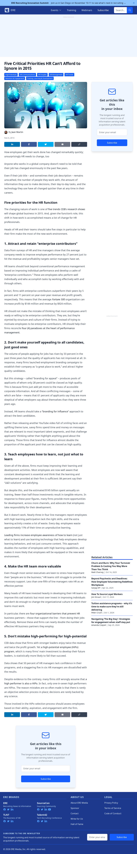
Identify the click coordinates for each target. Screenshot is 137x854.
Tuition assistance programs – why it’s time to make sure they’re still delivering (111, 606)
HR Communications (27, 75)
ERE (5, 803)
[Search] (130, 10)
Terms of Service (112, 808)
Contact (75, 813)
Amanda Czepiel (98, 625)
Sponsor (75, 808)
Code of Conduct (112, 813)
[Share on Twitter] (46, 144)
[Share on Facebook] (29, 144)
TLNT (6, 814)
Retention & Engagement (14, 78)
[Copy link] (79, 144)
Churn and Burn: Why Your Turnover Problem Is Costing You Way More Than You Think (110, 566)
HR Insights (42, 75)
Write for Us (77, 818)
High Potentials (11, 75)
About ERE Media (79, 802)
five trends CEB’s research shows (66, 209)
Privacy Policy (111, 802)
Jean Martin (17, 132)
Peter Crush (96, 612)
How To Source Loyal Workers (107, 594)
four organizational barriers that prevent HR (55, 613)
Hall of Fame (77, 824)
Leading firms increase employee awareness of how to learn (38, 535)
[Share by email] (62, 144)
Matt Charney (97, 572)
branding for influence (55, 411)
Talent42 (42, 814)
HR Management (56, 75)
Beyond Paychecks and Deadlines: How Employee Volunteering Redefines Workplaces (112, 581)
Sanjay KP (95, 588)
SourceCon (43, 803)
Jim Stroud (96, 597)
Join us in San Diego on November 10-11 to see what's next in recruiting (68, 2)
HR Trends (69, 75)
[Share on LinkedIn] (12, 144)
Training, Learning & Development (40, 78)
